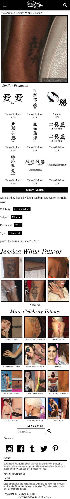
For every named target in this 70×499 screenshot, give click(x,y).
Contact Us (19, 474)
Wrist (18, 225)
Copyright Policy (27, 494)
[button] (5, 4)
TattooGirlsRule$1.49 (35, 115)
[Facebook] (21, 454)
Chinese (16, 217)
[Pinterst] (55, 454)
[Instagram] (9, 454)
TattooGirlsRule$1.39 (13, 115)
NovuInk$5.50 (57, 115)
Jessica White (24, 13)
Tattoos (39, 13)
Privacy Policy (10, 494)
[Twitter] (44, 454)
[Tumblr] (32, 454)
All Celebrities (35, 425)
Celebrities (7, 13)
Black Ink (14, 233)
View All (35, 304)
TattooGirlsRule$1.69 (56, 181)
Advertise (8, 474)
